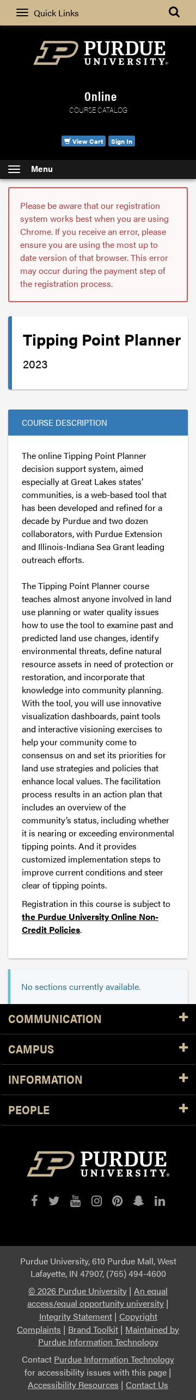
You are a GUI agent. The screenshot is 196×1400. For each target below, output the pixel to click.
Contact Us (147, 1384)
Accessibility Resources (73, 1384)
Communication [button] (55, 1019)
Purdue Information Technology (114, 1359)
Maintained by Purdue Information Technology (109, 1335)
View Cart (87, 141)
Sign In (121, 141)
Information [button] (45, 1079)
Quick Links (56, 13)
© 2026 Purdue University (77, 1290)
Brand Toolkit (93, 1329)
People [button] (29, 1110)
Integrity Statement (75, 1316)
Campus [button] (31, 1049)
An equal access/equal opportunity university (97, 1297)
